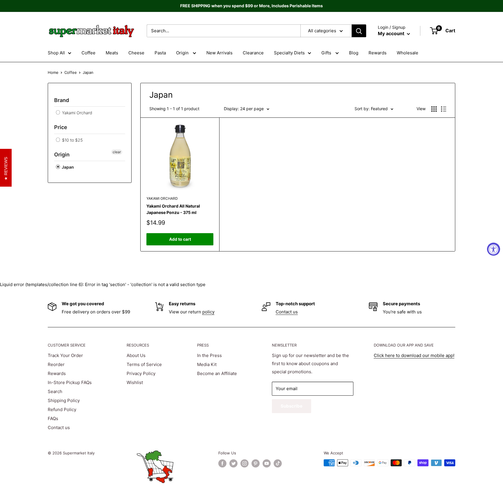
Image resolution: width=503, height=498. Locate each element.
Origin (183, 53)
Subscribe (291, 406)
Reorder (56, 364)
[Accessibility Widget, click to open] (493, 249)
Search (55, 391)
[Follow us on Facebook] (222, 463)
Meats (112, 53)
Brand (61, 100)
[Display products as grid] (434, 109)
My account (391, 33)
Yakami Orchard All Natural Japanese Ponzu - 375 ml (173, 209)
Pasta (160, 53)
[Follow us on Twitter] (233, 463)
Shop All (56, 53)
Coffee (88, 53)
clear (117, 152)
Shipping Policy (64, 400)
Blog (353, 53)
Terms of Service (144, 364)
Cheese (136, 53)
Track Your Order (65, 355)
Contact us (287, 312)
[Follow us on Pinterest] (256, 463)
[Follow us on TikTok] (278, 463)
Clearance (253, 53)
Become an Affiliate (217, 373)
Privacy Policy (141, 373)
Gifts (326, 53)
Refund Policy (62, 409)
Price (60, 127)
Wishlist (135, 382)
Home (53, 72)
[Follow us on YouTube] (267, 463)
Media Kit (207, 364)
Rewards (378, 53)
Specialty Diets (289, 53)
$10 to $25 (72, 140)
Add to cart (180, 239)
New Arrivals (219, 53)
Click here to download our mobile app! (414, 355)
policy (208, 312)
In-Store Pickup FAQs (70, 382)
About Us (136, 355)
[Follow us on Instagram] (244, 463)
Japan (67, 167)
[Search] (359, 30)
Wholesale (407, 53)
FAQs (53, 418)
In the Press (209, 355)
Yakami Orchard (76, 112)
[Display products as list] (443, 109)
